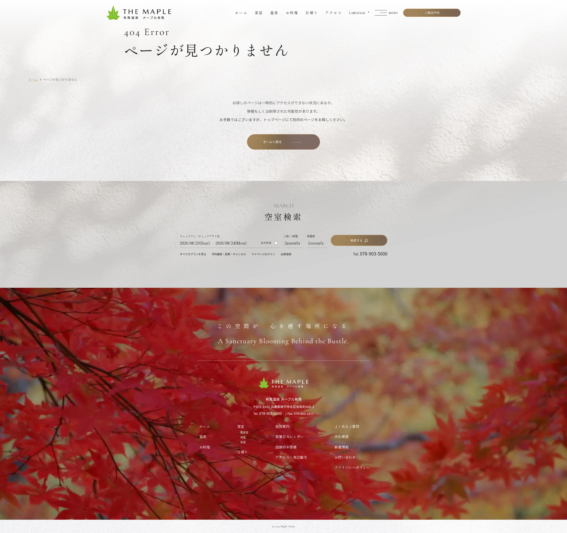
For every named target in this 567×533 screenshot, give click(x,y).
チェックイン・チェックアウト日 (200, 236)
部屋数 (311, 236)
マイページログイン (263, 254)
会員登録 (286, 254)
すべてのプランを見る (193, 254)
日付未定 (266, 242)
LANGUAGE (357, 13)
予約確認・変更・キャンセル (229, 254)
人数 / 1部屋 (291, 236)
